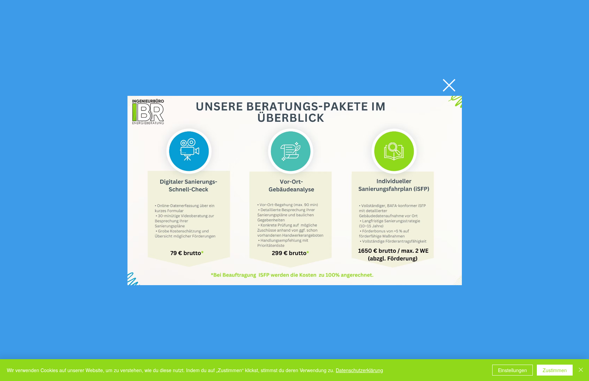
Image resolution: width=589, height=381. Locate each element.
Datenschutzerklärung (359, 370)
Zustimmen (555, 370)
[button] (449, 85)
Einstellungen (512, 370)
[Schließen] (581, 370)
